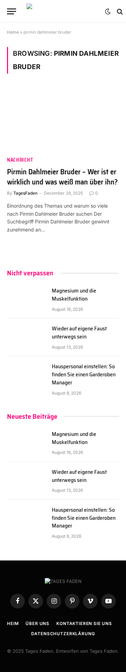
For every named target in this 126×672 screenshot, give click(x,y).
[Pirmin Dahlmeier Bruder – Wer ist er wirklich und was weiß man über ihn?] (63, 119)
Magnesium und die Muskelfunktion (74, 294)
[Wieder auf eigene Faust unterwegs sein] (26, 337)
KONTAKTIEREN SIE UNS (84, 623)
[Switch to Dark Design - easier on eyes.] (107, 11)
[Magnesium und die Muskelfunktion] (26, 299)
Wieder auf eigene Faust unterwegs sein (79, 332)
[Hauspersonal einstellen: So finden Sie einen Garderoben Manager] (26, 375)
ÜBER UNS (37, 623)
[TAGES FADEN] (62, 11)
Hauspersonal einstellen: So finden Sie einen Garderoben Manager (83, 374)
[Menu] (11, 11)
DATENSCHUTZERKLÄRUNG (63, 633)
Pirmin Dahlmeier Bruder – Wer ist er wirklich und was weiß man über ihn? (62, 177)
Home (13, 32)
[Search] (119, 11)
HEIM (13, 623)
